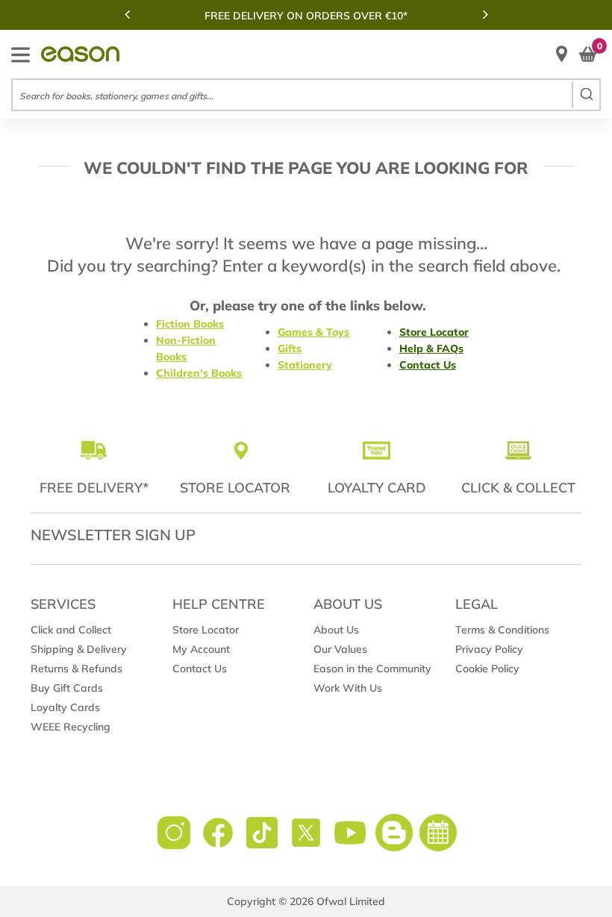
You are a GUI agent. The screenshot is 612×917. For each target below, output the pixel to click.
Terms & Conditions (502, 629)
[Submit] (585, 94)
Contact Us (427, 365)
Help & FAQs (431, 348)
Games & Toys (313, 332)
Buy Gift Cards (67, 688)
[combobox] (306, 94)
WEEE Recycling (70, 726)
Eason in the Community (372, 668)
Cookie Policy (487, 668)
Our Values (340, 649)
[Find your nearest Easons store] (562, 54)
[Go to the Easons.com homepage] (80, 54)
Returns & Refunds (76, 668)
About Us (336, 629)
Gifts (290, 348)
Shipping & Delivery (79, 649)
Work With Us (347, 688)
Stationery (305, 365)
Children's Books (199, 373)
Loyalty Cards (65, 707)
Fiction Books (190, 324)
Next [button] (485, 14)
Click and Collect (71, 629)
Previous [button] (126, 14)
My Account (201, 649)
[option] (306, 15)
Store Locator (434, 332)
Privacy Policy (489, 649)
